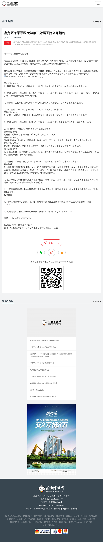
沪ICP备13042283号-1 (55, 505)
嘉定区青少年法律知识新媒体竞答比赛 (43, 383)
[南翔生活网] (10, 3)
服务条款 (49, 509)
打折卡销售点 (39, 509)
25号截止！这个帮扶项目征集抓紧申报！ (44, 340)
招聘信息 (57, 509)
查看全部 (96, 21)
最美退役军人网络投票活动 (39, 370)
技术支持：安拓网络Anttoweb (51, 502)
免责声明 (66, 509)
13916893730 (56, 499)
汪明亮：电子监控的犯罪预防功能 (42, 363)
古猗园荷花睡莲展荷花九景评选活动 (43, 377)
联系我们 (74, 509)
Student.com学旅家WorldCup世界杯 (43, 397)
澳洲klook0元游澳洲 (37, 390)
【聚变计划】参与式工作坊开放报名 (43, 347)
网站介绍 (29, 509)
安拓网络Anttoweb (75, 522)
